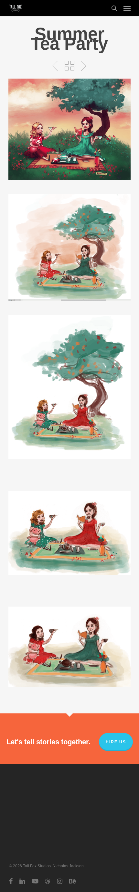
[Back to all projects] (69, 65)
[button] (127, 8)
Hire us (116, 742)
